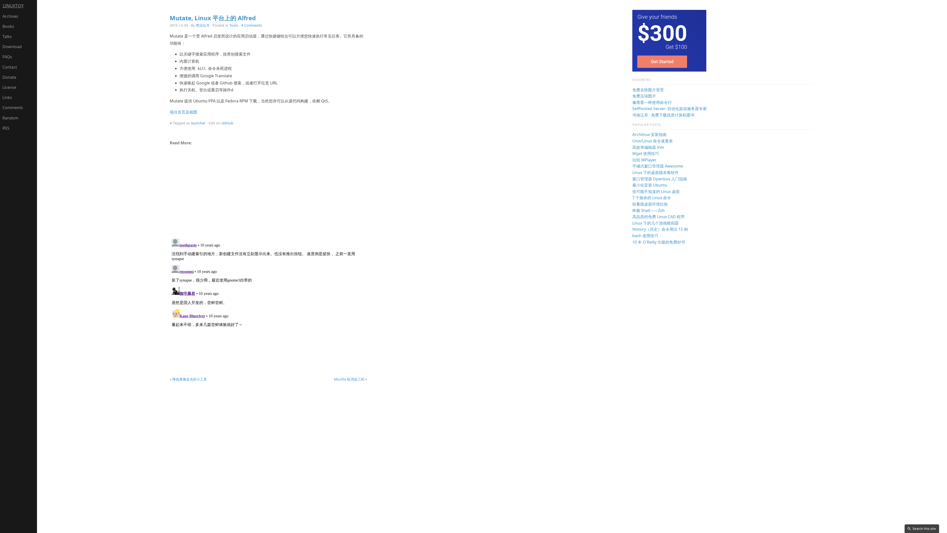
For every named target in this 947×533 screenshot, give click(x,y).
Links (7, 97)
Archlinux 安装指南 (649, 134)
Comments (12, 107)
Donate (9, 77)
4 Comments (251, 25)
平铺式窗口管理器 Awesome (657, 166)
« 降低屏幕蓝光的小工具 (188, 379)
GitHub (227, 123)
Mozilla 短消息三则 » (350, 379)
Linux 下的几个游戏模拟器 (655, 223)
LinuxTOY (13, 6)
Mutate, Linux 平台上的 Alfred (213, 18)
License (9, 87)
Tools (233, 25)
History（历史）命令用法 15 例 (660, 229)
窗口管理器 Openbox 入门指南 (659, 179)
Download (12, 46)
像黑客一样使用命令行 (652, 102)
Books (8, 26)
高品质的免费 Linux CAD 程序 (658, 216)
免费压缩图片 (644, 96)
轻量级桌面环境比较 (650, 204)
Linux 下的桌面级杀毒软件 (655, 172)
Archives (10, 16)
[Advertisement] (268, 190)
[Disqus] (268, 298)
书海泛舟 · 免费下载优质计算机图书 (663, 115)
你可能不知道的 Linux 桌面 (656, 191)
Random (10, 118)
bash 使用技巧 (645, 235)
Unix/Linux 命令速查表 (652, 141)
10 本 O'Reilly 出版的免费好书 (658, 242)
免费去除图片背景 (648, 90)
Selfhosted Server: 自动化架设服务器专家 (669, 108)
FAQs (7, 56)
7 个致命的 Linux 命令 (651, 197)
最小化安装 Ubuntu (649, 185)
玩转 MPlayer (644, 160)
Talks (7, 36)
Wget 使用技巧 (645, 153)
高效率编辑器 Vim (648, 147)
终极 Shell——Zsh (648, 210)
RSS (5, 128)
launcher (198, 123)
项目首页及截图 (183, 112)
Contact (9, 67)
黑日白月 (203, 25)
